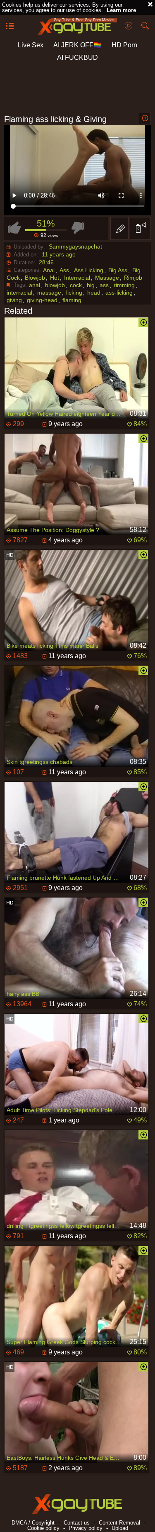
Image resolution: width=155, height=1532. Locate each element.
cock (76, 285)
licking (74, 292)
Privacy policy (86, 1528)
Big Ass (117, 270)
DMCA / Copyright (33, 1522)
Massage (107, 277)
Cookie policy (43, 1528)
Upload (120, 1528)
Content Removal (119, 1522)
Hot (54, 277)
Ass (64, 270)
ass (104, 285)
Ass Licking (88, 270)
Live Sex (30, 45)
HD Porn (124, 45)
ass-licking (119, 292)
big (91, 285)
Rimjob (133, 277)
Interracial (77, 277)
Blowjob (35, 277)
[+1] (10, 27)
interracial (19, 292)
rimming (124, 285)
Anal (49, 270)
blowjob (55, 285)
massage (49, 292)
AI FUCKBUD (77, 57)
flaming (71, 300)
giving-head (42, 300)
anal (34, 285)
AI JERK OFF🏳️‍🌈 (77, 45)
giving (14, 300)
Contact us (77, 1522)
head (93, 292)
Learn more (121, 10)
